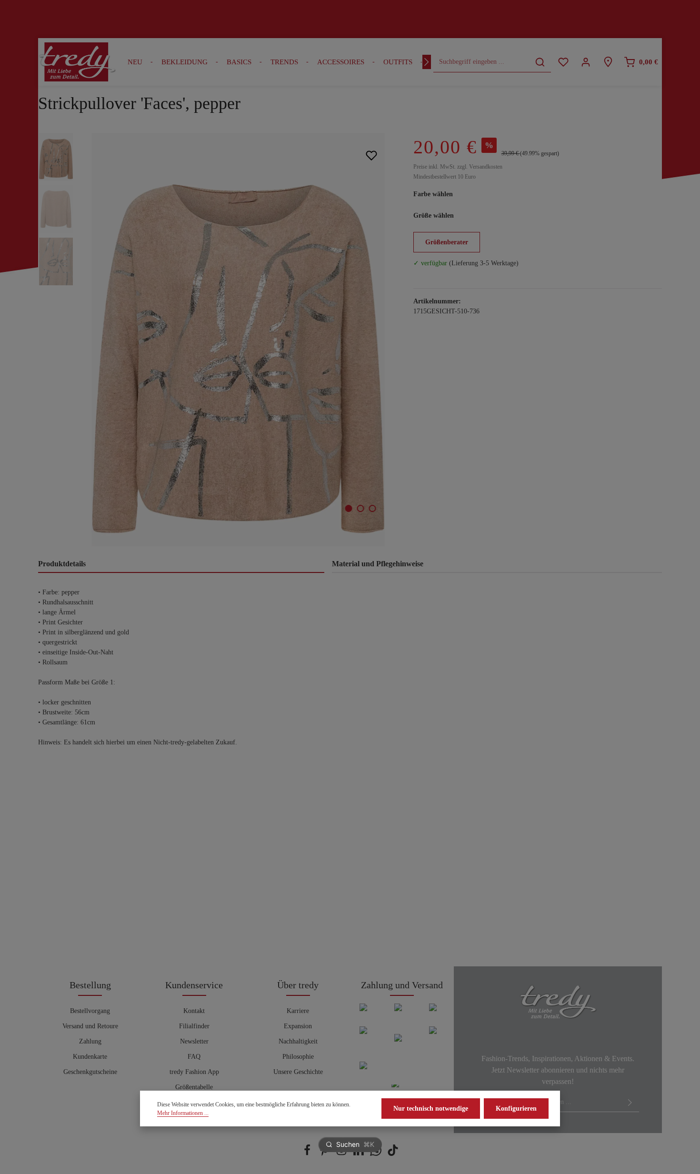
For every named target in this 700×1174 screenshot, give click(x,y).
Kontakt (194, 1010)
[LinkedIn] (359, 1153)
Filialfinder (194, 1026)
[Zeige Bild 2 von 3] (360, 508)
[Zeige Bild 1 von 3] (348, 508)
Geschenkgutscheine (90, 1071)
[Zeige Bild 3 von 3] (372, 508)
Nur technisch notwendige (430, 1108)
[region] (216, 339)
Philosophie (298, 1056)
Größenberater (446, 242)
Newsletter (194, 1041)
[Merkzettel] (563, 62)
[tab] (181, 564)
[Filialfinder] (608, 62)
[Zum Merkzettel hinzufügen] (371, 155)
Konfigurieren (516, 1108)
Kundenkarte (90, 1056)
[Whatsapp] (376, 1153)
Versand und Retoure (90, 1026)
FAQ (194, 1056)
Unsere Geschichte (298, 1071)
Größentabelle (194, 1087)
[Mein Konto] (585, 62)
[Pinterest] (325, 1153)
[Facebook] (308, 1153)
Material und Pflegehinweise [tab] (377, 564)
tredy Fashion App (194, 1071)
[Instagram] (342, 1153)
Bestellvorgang (90, 1010)
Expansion (298, 1026)
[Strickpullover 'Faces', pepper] (238, 339)
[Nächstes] (426, 62)
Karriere (298, 1010)
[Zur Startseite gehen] (77, 62)
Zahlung (90, 1041)
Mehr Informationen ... (183, 1113)
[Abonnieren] (630, 1102)
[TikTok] (393, 1153)
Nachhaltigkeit (298, 1041)
